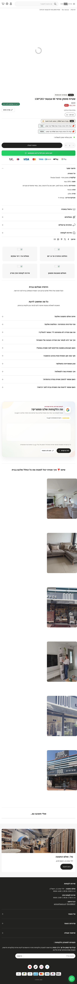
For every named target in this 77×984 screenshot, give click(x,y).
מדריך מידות (6, 110)
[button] (36, 4)
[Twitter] (65, 239)
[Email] (55, 239)
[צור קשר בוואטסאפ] (72, 979)
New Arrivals (65, 10)
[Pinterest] (61, 239)
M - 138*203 (70, 115)
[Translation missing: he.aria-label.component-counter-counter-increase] (66, 145)
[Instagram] (41, 967)
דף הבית (73, 10)
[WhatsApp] (58, 239)
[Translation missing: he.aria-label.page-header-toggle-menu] (74, 4)
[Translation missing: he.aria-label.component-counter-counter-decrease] (73, 145)
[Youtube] (30, 967)
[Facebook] (68, 239)
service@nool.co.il (60, 904)
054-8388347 (71, 904)
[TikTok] (35, 967)
